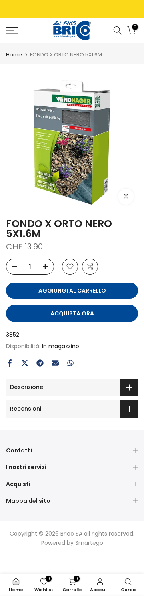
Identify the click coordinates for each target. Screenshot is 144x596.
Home (14, 54)
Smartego (89, 543)
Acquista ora (72, 313)
